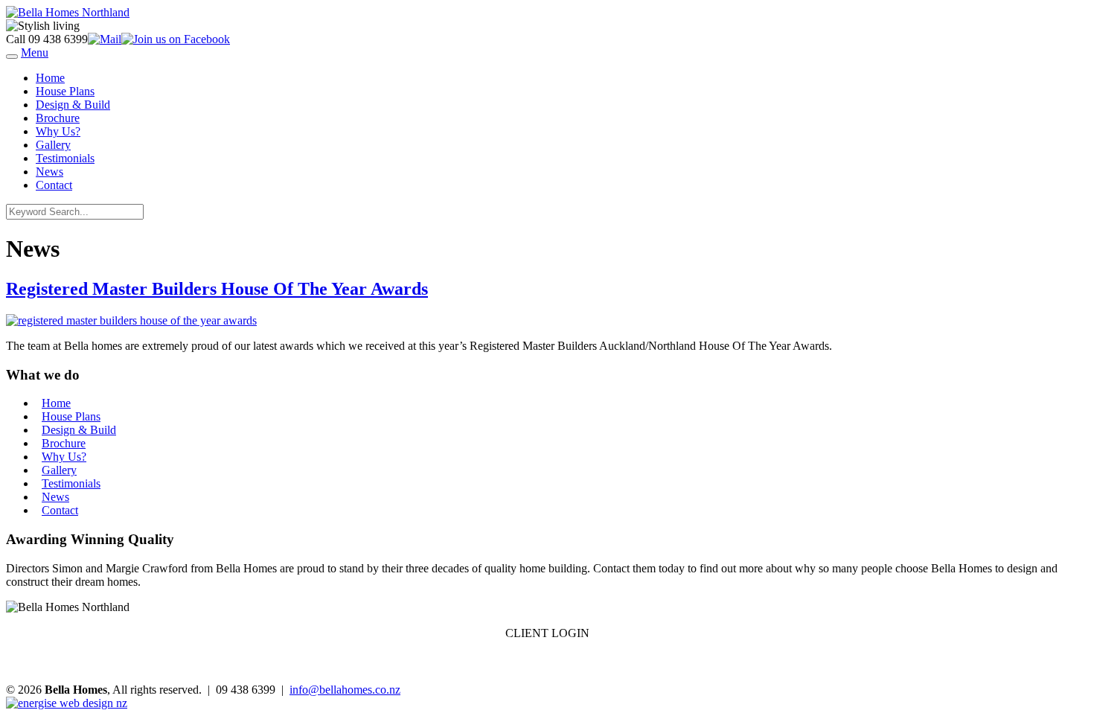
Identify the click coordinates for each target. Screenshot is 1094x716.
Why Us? (58, 131)
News (49, 171)
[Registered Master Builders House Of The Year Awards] (131, 320)
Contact (54, 185)
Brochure (58, 118)
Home (50, 77)
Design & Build (73, 104)
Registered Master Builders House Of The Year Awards (217, 288)
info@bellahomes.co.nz (345, 689)
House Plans (65, 91)
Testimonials (65, 158)
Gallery (53, 144)
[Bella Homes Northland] (67, 12)
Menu (34, 52)
